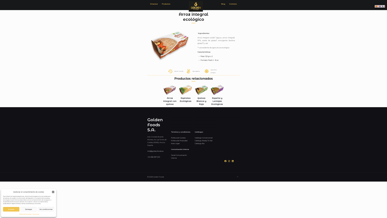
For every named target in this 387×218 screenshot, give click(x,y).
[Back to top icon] (237, 177)
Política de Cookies (178, 138)
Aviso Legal (36, 214)
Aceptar (11, 209)
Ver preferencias (46, 209)
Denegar (28, 209)
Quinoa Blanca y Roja (201, 101)
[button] (53, 192)
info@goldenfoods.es (155, 151)
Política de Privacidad (25, 214)
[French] (383, 6)
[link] (166, 9)
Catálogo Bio (200, 143)
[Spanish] (376, 6)
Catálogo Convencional (204, 138)
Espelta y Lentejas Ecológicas (217, 101)
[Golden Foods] (196, 11)
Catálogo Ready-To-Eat (203, 141)
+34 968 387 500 (153, 157)
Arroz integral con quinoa (169, 101)
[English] (380, 6)
